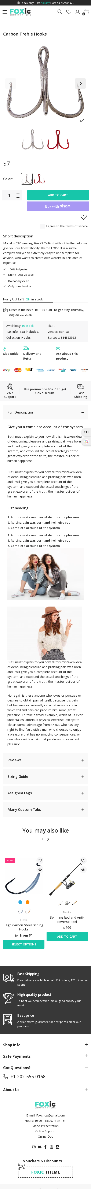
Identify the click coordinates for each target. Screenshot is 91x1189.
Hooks (25, 338)
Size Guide (10, 354)
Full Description (20, 412)
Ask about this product (67, 356)
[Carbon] (33, 140)
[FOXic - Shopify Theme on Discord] (40, 1147)
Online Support (45, 1131)
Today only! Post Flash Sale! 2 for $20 (47, 3)
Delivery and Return (32, 356)
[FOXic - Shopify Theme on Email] (34, 1147)
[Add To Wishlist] (83, 217)
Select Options (23, 944)
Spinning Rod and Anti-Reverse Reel (67, 919)
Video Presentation (46, 1126)
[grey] (27, 179)
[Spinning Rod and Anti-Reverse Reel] (67, 876)
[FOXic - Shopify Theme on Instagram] (57, 1147)
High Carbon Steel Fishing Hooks (23, 927)
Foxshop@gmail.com (50, 1115)
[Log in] (77, 12)
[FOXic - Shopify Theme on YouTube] (51, 1147)
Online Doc (45, 1136)
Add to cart (58, 195)
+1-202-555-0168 (28, 1076)
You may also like (45, 830)
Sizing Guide (17, 776)
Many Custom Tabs (24, 809)
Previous (10, 83)
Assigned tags (19, 792)
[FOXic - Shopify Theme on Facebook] (45, 1147)
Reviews (14, 760)
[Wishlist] (69, 12)
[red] (39, 179)
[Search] (60, 12)
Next (80, 83)
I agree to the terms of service (67, 226)
